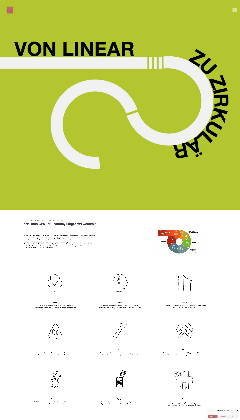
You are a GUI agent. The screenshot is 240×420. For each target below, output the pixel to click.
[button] (237, 410)
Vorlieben (233, 416)
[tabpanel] (120, 105)
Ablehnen (223, 416)
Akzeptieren (212, 416)
